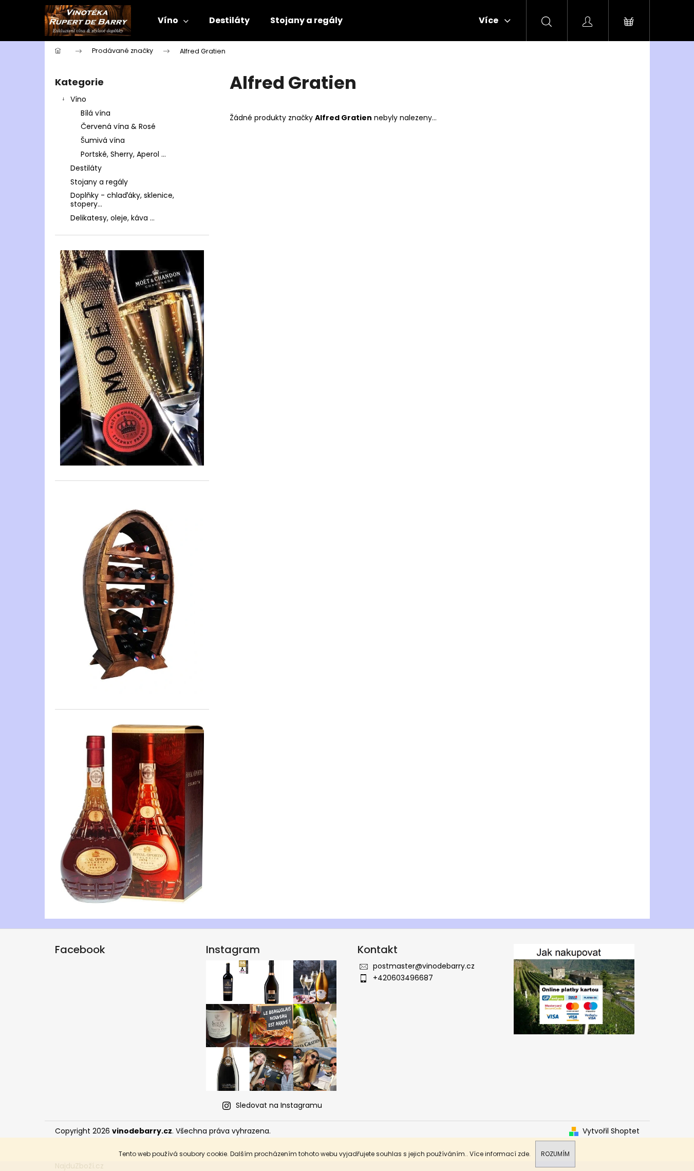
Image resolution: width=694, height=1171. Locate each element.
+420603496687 (403, 978)
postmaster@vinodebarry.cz (424, 966)
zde (523, 1153)
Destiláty (86, 168)
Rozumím (555, 1153)
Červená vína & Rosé (118, 126)
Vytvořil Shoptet (611, 1131)
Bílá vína (95, 113)
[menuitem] (173, 20)
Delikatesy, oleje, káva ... (112, 218)
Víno (78, 99)
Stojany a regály (99, 182)
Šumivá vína (103, 140)
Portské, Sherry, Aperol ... (123, 154)
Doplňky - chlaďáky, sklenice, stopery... (122, 199)
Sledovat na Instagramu (279, 1105)
